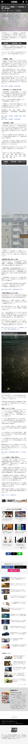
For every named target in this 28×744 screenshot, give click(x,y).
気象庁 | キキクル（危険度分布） (9, 495)
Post (14, 553)
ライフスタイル (7, 4)
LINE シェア (19, 553)
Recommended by (17, 547)
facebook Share (8, 553)
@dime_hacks (15, 570)
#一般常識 (18, 10)
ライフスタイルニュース (15, 4)
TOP (2, 4)
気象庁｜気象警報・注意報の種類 (12, 86)
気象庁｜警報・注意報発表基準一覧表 (13, 289)
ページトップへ (14, 717)
